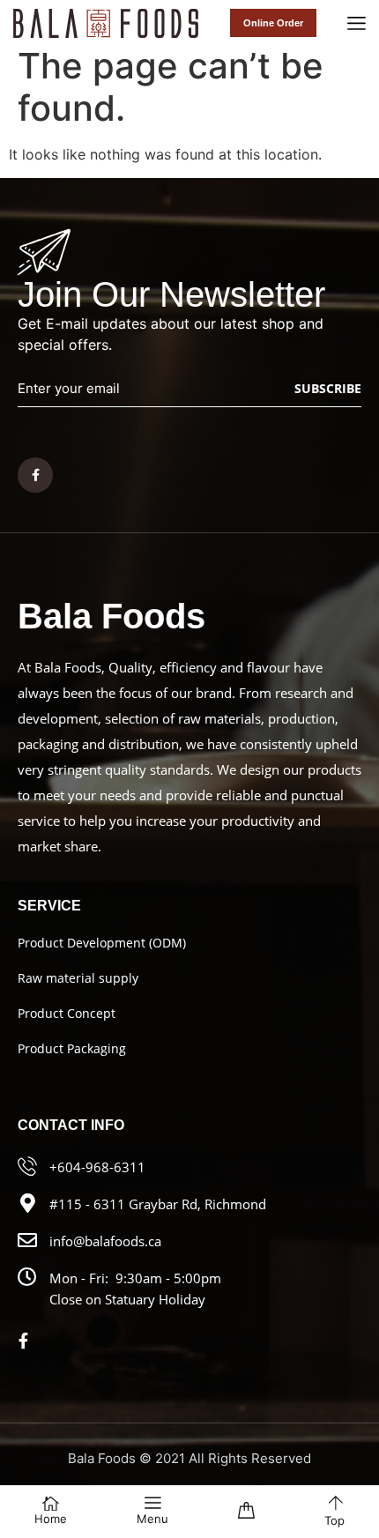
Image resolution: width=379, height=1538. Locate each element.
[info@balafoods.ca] (27, 1240)
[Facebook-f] (35, 475)
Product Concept (66, 1013)
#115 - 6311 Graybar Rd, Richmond (157, 1204)
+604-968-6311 (97, 1167)
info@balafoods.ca (105, 1241)
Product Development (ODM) (102, 942)
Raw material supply (78, 978)
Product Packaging (72, 1048)
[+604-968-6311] (27, 1166)
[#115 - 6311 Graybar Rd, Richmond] (27, 1203)
